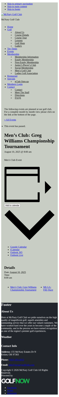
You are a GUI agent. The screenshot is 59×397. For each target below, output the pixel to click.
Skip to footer (13, 9)
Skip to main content (17, 6)
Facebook (12, 387)
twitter (10, 390)
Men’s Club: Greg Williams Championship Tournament (23, 288)
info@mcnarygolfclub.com (21, 365)
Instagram (12, 393)
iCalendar (15, 249)
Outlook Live (16, 255)
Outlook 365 (16, 252)
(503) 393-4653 (16, 359)
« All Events (10, 119)
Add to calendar (12, 205)
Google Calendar (18, 247)
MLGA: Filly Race (48, 288)
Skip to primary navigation (20, 3)
